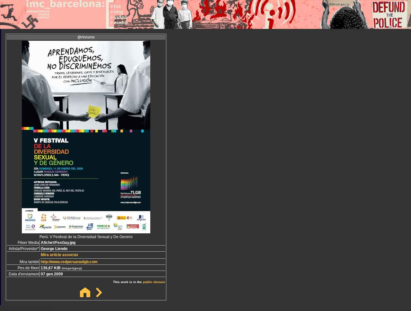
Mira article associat (59, 255)
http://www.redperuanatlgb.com (69, 262)
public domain (154, 282)
